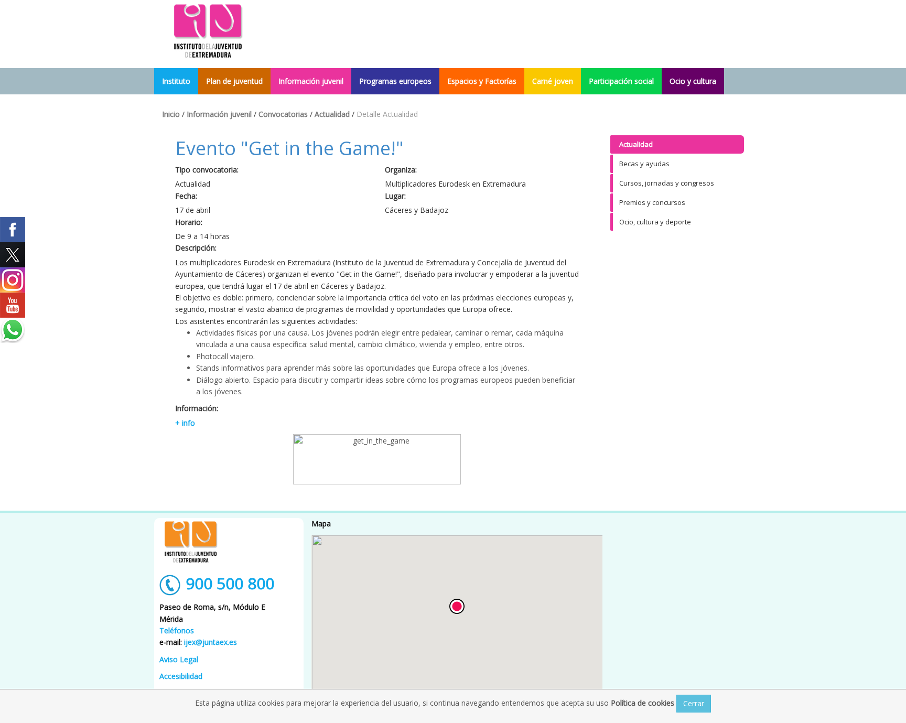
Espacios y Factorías (481, 81)
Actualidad (332, 114)
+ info (185, 423)
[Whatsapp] (12, 330)
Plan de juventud (234, 81)
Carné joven (552, 81)
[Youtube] (12, 305)
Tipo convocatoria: (207, 170)
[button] (457, 606)
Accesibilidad (180, 676)
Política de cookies (643, 703)
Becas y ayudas (644, 163)
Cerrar (693, 703)
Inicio (171, 114)
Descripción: (196, 248)
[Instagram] (12, 280)
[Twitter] (12, 254)
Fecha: (186, 196)
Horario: (188, 222)
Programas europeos (395, 81)
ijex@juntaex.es (210, 642)
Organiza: (401, 170)
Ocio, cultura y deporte (655, 221)
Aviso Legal (178, 659)
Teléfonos (176, 630)
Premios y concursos (652, 202)
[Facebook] (12, 229)
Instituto (176, 81)
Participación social (621, 81)
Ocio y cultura (693, 81)
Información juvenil (310, 81)
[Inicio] (208, 30)
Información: (196, 408)
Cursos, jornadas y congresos (666, 183)
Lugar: (395, 196)
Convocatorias (283, 114)
